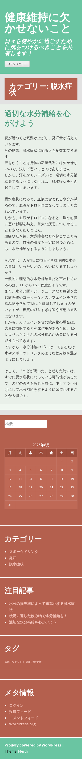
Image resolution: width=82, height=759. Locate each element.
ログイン (16, 705)
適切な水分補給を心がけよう (32, 622)
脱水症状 (16, 564)
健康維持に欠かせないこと (38, 22)
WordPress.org (22, 723)
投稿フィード (20, 711)
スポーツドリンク (23, 551)
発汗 (12, 557)
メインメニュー (17, 64)
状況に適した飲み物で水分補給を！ (38, 615)
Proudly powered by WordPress (33, 745)
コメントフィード (23, 717)
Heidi (23, 751)
